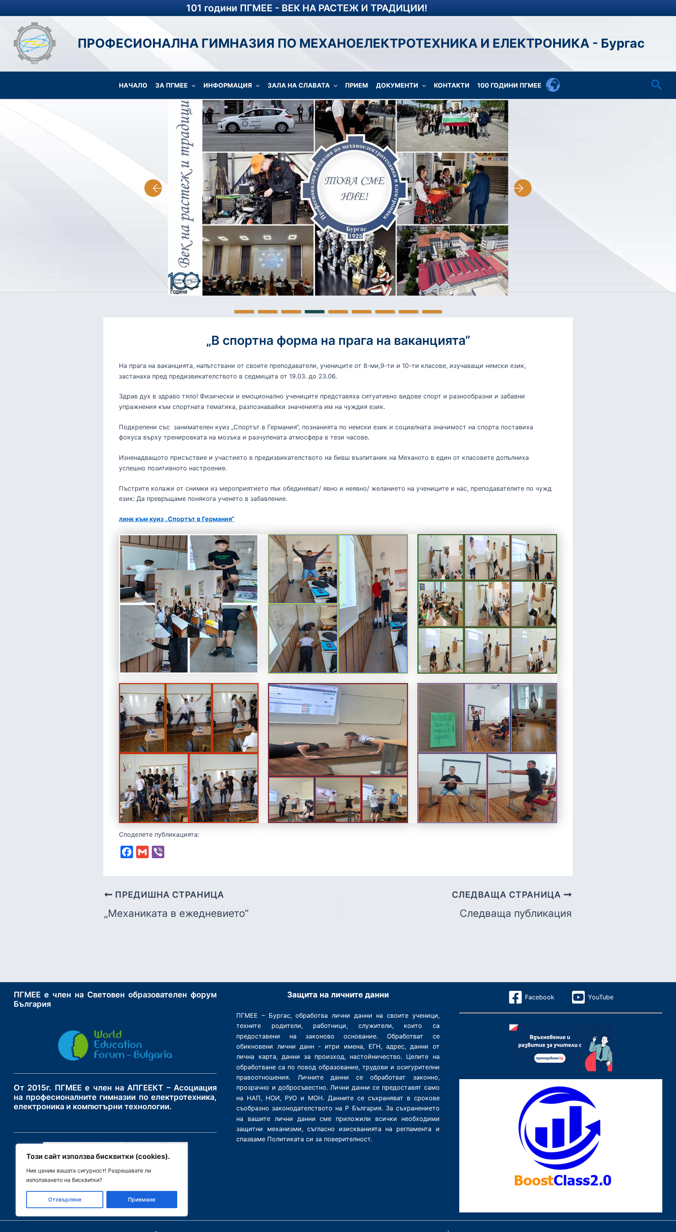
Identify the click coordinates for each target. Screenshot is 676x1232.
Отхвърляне (64, 1199)
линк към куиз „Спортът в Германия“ (176, 519)
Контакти (451, 85)
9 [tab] (432, 311)
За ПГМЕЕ (171, 85)
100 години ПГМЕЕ (509, 85)
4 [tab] (314, 311)
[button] (192, 85)
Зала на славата (299, 85)
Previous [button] (156, 188)
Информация (227, 85)
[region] (102, 1180)
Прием (356, 85)
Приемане (141, 1199)
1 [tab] (244, 311)
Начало (133, 85)
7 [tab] (385, 311)
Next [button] (520, 188)
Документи (397, 85)
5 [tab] (338, 311)
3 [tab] (291, 311)
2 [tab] (267, 311)
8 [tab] (408, 311)
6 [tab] (361, 311)
